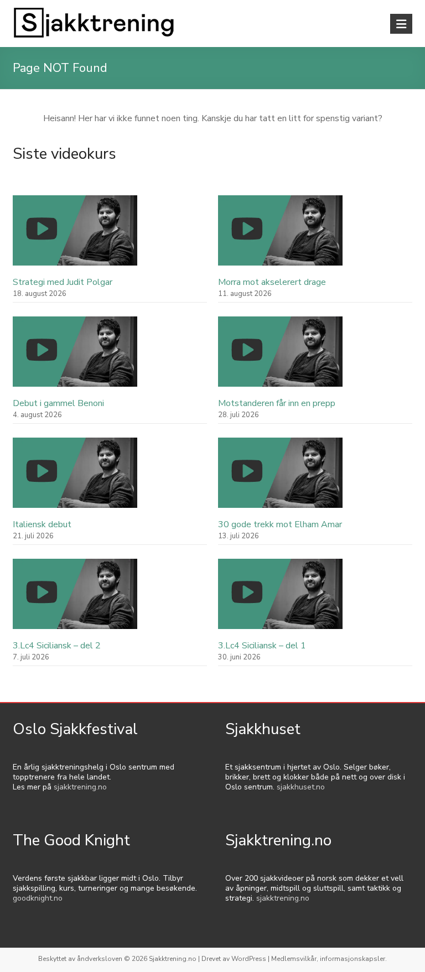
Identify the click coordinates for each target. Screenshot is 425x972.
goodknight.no (38, 898)
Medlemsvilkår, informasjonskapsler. (329, 958)
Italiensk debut (42, 524)
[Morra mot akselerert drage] (280, 235)
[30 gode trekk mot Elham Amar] (280, 478)
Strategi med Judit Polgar (62, 282)
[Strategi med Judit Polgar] (75, 235)
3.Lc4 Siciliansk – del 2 (57, 646)
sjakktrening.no (80, 787)
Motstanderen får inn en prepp (276, 403)
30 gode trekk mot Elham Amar (280, 524)
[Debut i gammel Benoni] (75, 356)
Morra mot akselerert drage (272, 282)
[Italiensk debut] (75, 478)
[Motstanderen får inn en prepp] (280, 356)
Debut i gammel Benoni (58, 403)
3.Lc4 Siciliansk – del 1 (262, 646)
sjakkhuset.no (301, 787)
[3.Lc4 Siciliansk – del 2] (75, 599)
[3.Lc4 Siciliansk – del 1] (280, 599)
